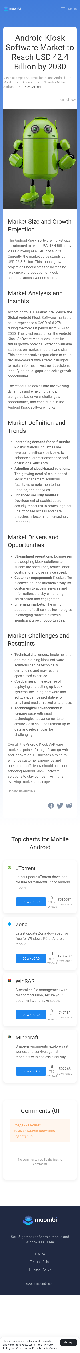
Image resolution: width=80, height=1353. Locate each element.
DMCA (40, 1254)
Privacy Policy (40, 1269)
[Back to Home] (12, 9)
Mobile (7, 82)
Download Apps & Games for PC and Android (34, 78)
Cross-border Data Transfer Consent (37, 1348)
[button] (69, 9)
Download (31, 902)
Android (28, 82)
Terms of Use (40, 1262)
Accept (68, 1342)
